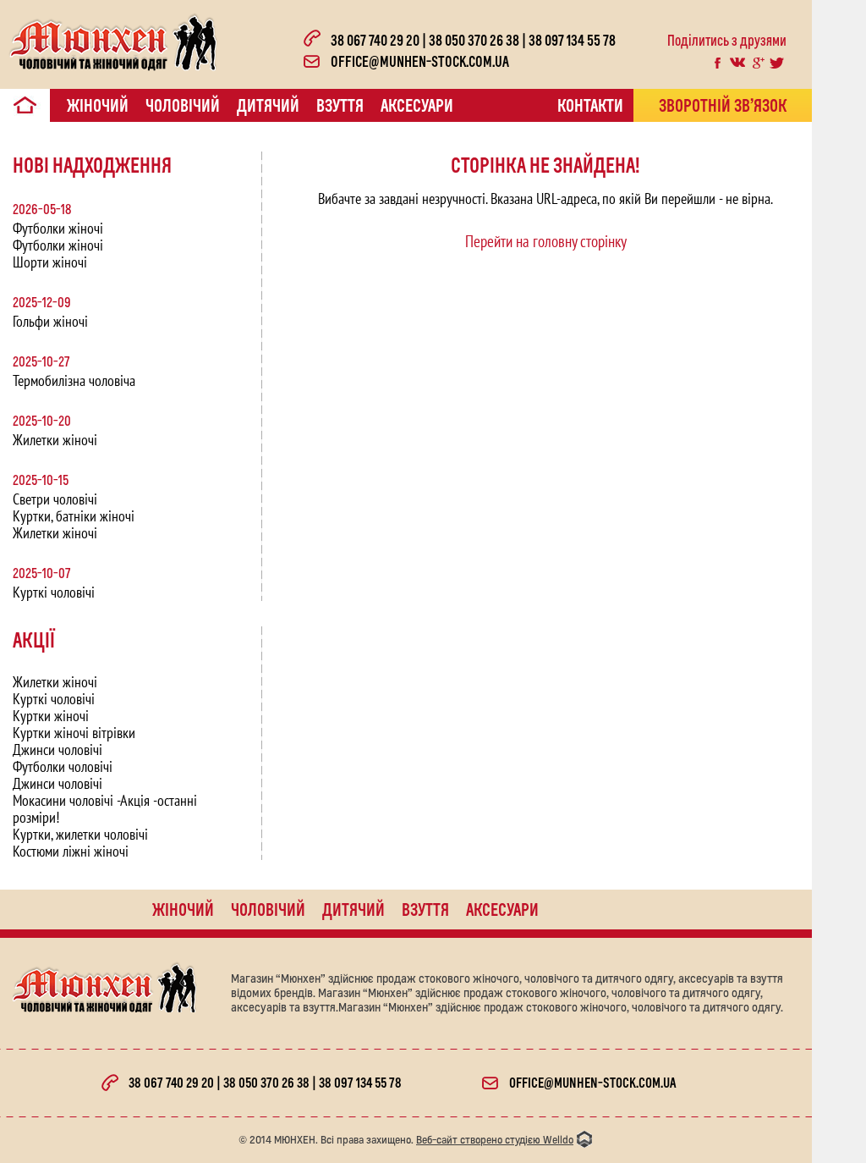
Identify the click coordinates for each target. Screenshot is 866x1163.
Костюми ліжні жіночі (71, 851)
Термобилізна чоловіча (74, 380)
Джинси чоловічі (57, 749)
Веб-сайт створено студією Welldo (494, 1139)
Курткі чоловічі (54, 592)
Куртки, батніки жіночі (73, 516)
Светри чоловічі (55, 499)
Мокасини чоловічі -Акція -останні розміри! (105, 809)
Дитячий (268, 105)
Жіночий (98, 105)
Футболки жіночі (58, 228)
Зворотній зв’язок (723, 105)
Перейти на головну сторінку (546, 241)
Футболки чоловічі (62, 766)
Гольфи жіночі (50, 321)
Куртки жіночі (51, 715)
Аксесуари (417, 105)
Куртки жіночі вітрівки (74, 732)
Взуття (340, 105)
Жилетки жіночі (55, 439)
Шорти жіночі (50, 262)
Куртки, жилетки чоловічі (80, 834)
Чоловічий (182, 105)
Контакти (590, 105)
